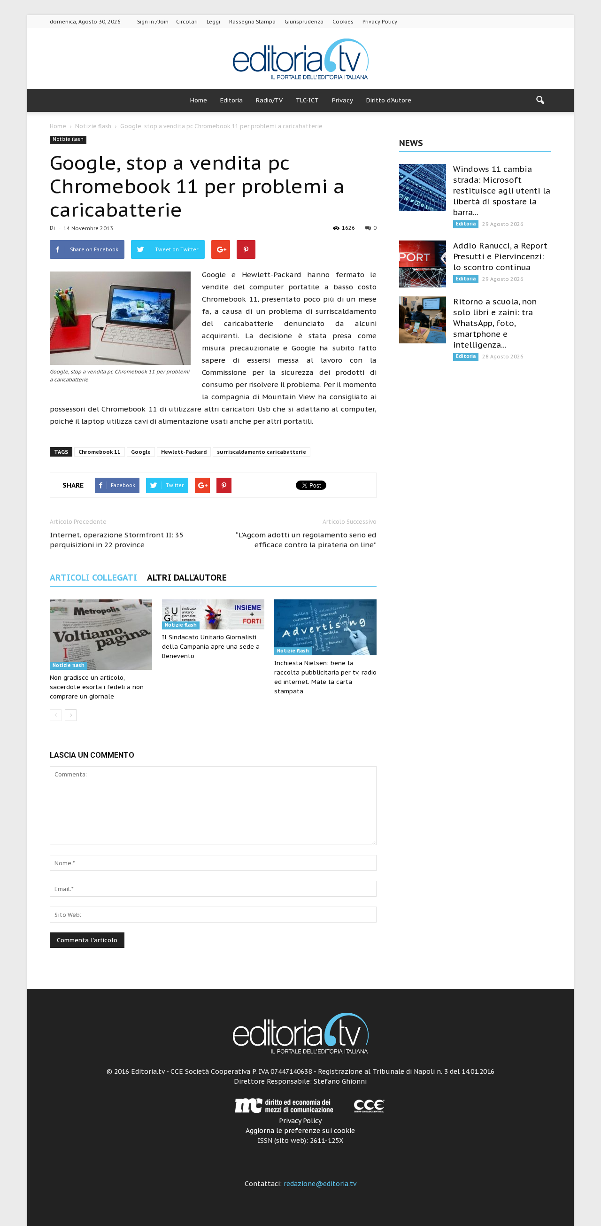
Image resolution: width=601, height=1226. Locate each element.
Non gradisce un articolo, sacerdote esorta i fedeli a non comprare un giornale (97, 687)
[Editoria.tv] (300, 59)
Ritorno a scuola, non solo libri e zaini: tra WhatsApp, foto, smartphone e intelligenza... (495, 323)
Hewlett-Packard (184, 452)
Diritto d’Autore (388, 100)
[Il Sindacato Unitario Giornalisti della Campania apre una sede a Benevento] (213, 614)
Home (198, 100)
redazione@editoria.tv (320, 1183)
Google (141, 452)
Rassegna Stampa (252, 21)
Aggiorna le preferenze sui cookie (300, 1130)
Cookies (343, 21)
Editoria (231, 100)
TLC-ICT (307, 100)
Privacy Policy (379, 21)
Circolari (187, 21)
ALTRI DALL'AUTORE (187, 577)
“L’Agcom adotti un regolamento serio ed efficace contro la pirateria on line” (306, 539)
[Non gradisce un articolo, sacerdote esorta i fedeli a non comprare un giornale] (101, 634)
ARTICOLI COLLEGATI (93, 577)
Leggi (213, 21)
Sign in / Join (153, 21)
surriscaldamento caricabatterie (261, 452)
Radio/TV (269, 100)
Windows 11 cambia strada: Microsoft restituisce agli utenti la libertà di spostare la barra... (501, 190)
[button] (540, 100)
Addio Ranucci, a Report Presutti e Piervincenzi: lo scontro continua (500, 256)
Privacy (342, 100)
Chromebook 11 (99, 452)
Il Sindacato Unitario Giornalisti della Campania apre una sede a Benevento (211, 646)
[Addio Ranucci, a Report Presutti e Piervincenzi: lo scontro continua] (422, 264)
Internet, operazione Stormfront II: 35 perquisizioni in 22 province (117, 539)
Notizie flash (68, 139)
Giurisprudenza (304, 21)
